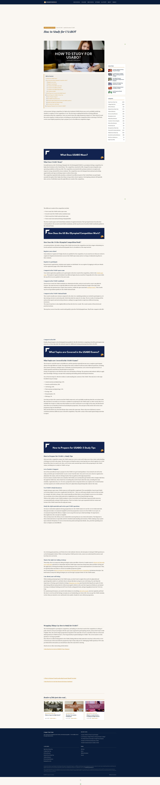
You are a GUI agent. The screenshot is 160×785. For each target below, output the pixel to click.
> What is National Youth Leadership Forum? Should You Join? (60, 678)
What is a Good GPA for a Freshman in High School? (93, 715)
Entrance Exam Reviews (48, 759)
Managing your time (74, 583)
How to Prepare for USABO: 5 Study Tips (55, 95)
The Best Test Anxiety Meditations (71, 715)
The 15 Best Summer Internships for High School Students (118, 79)
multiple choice (91, 287)
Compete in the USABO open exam (55, 85)
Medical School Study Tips (49, 755)
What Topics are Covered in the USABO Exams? (56, 93)
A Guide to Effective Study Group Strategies (118, 70)
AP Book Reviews (47, 753)
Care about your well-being (53, 104)
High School (76, 2)
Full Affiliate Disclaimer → (89, 767)
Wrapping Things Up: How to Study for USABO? (56, 106)
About (109, 2)
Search (114, 2)
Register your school (52, 82)
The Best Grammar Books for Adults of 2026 (118, 88)
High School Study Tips (49, 27)
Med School (91, 2)
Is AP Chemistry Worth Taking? (117, 92)
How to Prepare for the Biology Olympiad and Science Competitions (72, 570)
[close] (80, 780)
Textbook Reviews (47, 757)
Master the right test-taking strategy (55, 102)
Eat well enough (84, 591)
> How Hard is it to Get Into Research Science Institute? (58, 681)
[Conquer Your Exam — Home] (50, 2)
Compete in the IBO (52, 91)
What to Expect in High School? (52, 715)
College (84, 2)
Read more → (53, 718)
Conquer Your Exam (48, 732)
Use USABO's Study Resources (54, 98)
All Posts (103, 2)
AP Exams (97, 2)
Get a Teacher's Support (53, 96)
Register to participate (52, 84)
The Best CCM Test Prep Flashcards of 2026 (118, 84)
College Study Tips (70, 713)
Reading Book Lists (47, 761)
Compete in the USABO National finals (55, 89)
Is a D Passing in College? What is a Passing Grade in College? (118, 75)
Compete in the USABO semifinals (54, 87)
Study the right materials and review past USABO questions (59, 100)
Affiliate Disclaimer (84, 753)
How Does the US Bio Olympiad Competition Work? (57, 80)
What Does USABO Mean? (52, 78)
